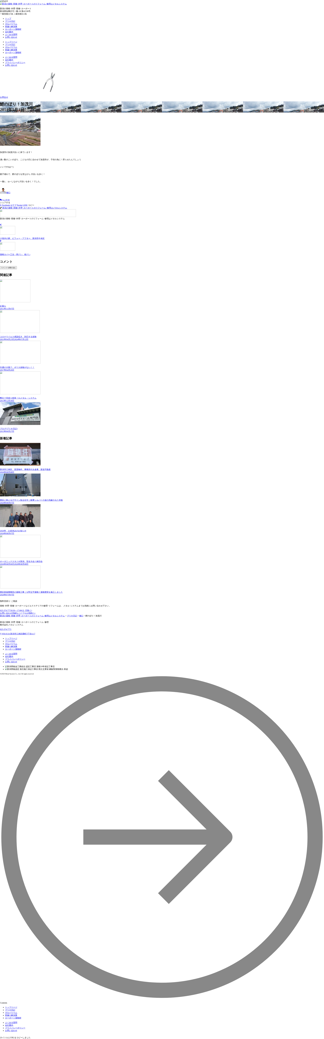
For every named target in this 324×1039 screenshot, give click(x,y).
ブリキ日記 (10, 21)
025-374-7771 (16, 610)
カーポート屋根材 (13, 29)
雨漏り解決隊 (11, 26)
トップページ (11, 42)
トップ (8, 18)
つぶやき (6, 200)
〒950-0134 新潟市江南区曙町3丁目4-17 (17, 634)
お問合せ (4, 97)
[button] (31, 205)
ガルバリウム (11, 24)
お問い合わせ (11, 37)
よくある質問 (11, 34)
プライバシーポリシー (15, 62)
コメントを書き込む (8, 268)
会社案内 (9, 32)
